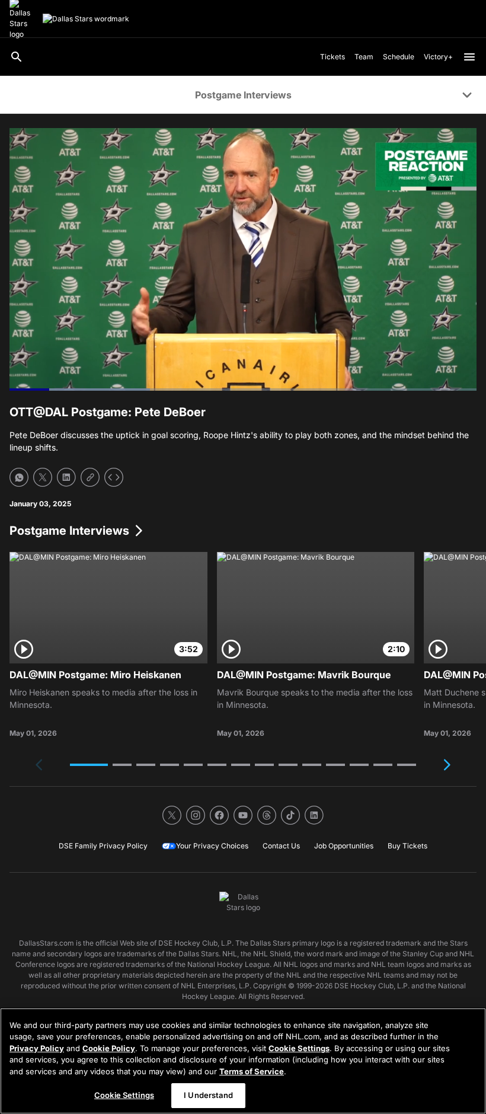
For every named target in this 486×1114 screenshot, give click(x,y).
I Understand (208, 1095)
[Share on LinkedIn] (66, 477)
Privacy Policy (36, 1048)
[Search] (16, 57)
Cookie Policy (108, 1048)
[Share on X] (42, 477)
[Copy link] (90, 477)
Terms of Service (251, 1071)
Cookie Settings (299, 1048)
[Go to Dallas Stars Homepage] (86, 19)
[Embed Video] (113, 477)
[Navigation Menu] (469, 57)
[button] (89, 765)
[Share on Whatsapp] (18, 477)
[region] (243, 1061)
